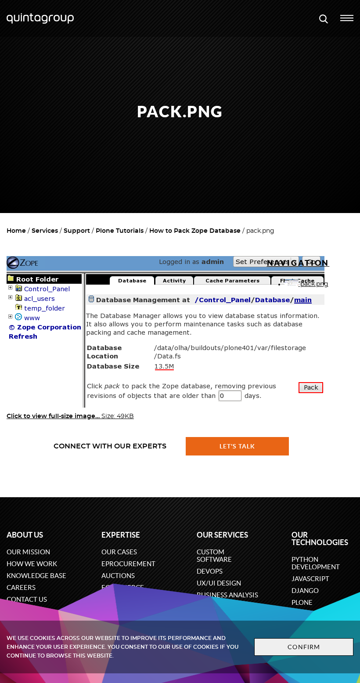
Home (16, 231)
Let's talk (238, 446)
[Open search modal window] (323, 18)
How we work (32, 563)
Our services (222, 534)
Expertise (120, 534)
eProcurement (128, 563)
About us (25, 534)
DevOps (210, 571)
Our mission (28, 552)
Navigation (298, 262)
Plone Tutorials (120, 231)
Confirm (304, 646)
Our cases (119, 552)
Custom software (214, 555)
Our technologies (320, 538)
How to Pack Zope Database (195, 231)
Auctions (118, 575)
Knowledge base (36, 575)
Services (45, 231)
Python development (316, 563)
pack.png (313, 284)
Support (77, 231)
